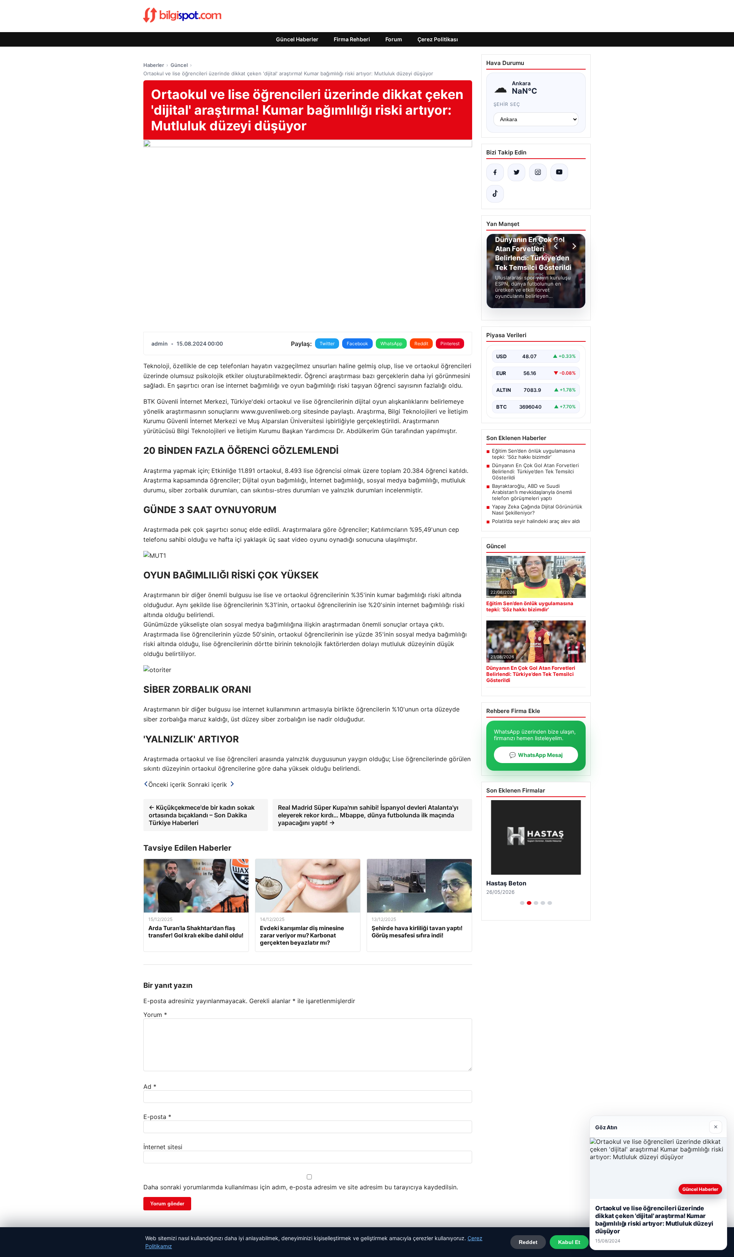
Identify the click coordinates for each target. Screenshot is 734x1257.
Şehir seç (507, 104)
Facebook (357, 343)
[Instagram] (538, 172)
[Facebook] (495, 172)
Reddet (528, 1242)
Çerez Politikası (437, 39)
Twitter (327, 343)
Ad (149, 1086)
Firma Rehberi (352, 39)
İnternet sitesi (162, 1147)
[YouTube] (559, 172)
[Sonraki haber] (573, 246)
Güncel (179, 65)
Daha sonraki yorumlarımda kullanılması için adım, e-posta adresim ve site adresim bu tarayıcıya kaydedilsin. (300, 1187)
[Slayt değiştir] (522, 903)
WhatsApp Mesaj (536, 755)
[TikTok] (495, 194)
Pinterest (450, 343)
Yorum (155, 1014)
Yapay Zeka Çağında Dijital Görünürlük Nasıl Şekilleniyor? (537, 509)
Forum (393, 39)
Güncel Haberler (297, 39)
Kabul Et (569, 1242)
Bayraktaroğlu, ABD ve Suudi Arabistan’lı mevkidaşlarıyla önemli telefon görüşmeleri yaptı (532, 492)
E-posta (157, 1117)
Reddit (421, 343)
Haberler (153, 65)
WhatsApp (391, 343)
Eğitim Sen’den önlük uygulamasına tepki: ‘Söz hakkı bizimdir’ (533, 454)
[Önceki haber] (556, 246)
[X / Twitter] (516, 172)
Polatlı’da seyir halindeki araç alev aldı (536, 521)
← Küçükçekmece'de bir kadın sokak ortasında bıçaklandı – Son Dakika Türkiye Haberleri (202, 815)
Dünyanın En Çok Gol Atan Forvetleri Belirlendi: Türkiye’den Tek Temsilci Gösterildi (535, 471)
